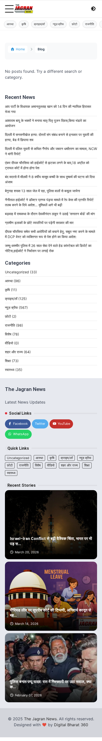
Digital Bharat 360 (71, 724)
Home (20, 49)
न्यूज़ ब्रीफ (58, 24)
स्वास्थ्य (13, 370)
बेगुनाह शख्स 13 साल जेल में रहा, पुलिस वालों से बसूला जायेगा (42, 191)
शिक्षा (12, 361)
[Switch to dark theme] (93, 8)
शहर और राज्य (18, 352)
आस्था (10, 24)
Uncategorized (21, 272)
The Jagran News (40, 718)
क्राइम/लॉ (39, 24)
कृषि (24, 24)
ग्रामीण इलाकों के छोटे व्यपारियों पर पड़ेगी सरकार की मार (39, 223)
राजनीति (89, 24)
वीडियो (12, 343)
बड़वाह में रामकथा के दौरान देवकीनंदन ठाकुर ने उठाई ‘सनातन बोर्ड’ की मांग (50, 214)
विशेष (12, 334)
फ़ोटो (74, 24)
